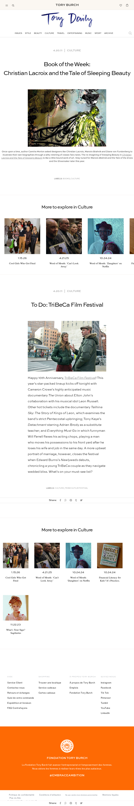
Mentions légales (110, 795)
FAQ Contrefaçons (17, 708)
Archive (108, 33)
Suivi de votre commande (20, 698)
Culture (49, 33)
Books (66, 179)
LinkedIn (105, 713)
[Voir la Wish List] (120, 5)
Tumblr (104, 703)
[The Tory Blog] (67, 20)
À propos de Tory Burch (82, 682)
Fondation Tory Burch (81, 692)
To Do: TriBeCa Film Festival (67, 305)
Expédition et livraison (19, 703)
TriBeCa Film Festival (80, 378)
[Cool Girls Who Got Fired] (22, 236)
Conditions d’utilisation (50, 795)
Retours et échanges (18, 692)
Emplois (74, 687)
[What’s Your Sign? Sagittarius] (15, 608)
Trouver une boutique (50, 682)
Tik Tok (105, 692)
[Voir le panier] (127, 5)
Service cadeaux (47, 687)
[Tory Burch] (67, 4)
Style (28, 33)
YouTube (105, 708)
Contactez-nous (16, 687)
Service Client (14, 682)
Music (88, 33)
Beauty (38, 33)
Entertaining (74, 33)
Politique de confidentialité (21, 795)
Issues (18, 33)
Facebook (106, 687)
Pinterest (106, 698)
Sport (98, 33)
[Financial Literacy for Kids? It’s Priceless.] (110, 555)
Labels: (58, 179)
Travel (61, 33)
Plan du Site (15, 798)
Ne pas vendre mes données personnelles (81, 795)
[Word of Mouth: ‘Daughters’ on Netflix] (106, 236)
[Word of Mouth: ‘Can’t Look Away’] (64, 236)
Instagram (106, 682)
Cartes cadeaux (47, 692)
